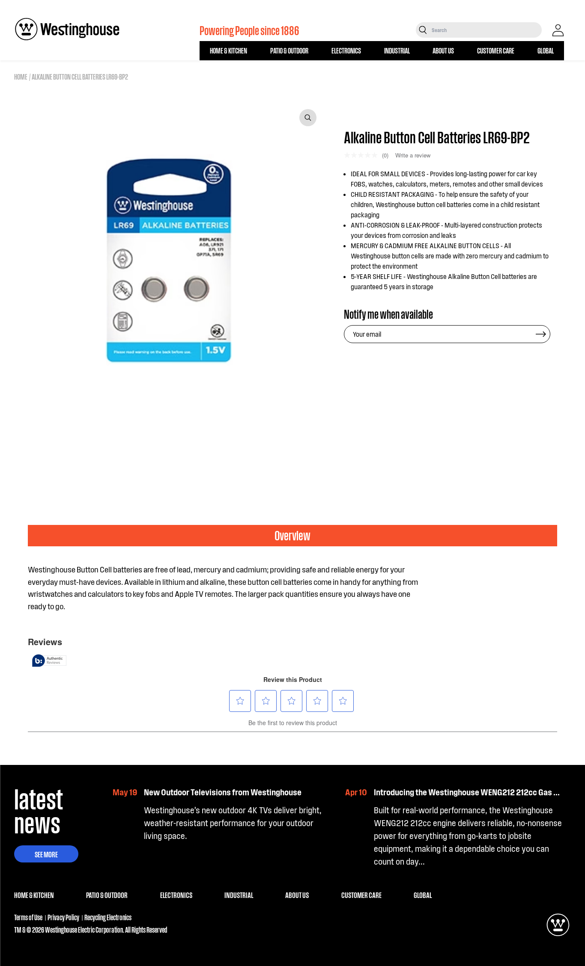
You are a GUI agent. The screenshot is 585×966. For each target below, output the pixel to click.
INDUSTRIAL (397, 50)
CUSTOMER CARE (495, 50)
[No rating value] (363, 155)
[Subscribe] (541, 334)
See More (46, 854)
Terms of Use (28, 917)
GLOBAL (545, 50)
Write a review (412, 155)
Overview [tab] (292, 535)
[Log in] (558, 30)
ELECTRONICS (346, 50)
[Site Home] (67, 29)
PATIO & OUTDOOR (289, 50)
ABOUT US (443, 50)
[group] (55, 449)
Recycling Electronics (107, 917)
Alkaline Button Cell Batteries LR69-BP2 (80, 76)
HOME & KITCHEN (228, 50)
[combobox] (486, 30)
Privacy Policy (63, 917)
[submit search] (423, 30)
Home (20, 76)
